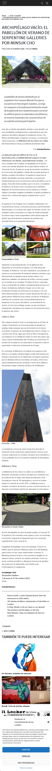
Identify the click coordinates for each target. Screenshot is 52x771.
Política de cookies (26, 768)
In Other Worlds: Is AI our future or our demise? (26, 607)
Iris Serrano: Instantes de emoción (16, 673)
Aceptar (26, 750)
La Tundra (33, 49)
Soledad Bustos (43, 149)
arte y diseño (9, 631)
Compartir (6, 626)
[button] (48, 722)
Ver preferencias (26, 763)
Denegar (26, 756)
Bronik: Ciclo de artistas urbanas (16, 706)
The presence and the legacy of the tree (23, 610)
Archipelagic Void (9, 572)
